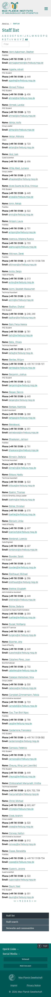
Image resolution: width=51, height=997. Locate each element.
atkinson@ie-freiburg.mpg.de (22, 264)
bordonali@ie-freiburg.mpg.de (23, 549)
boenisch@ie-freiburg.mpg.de (23, 532)
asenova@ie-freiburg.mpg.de (22, 247)
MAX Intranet (25, 966)
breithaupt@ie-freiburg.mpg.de (23, 582)
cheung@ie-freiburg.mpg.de (22, 776)
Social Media (10, 954)
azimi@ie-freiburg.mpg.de (21, 300)
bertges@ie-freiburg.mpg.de (22, 418)
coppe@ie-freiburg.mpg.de (21, 862)
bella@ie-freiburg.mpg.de (21, 353)
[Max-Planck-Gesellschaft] (13, 977)
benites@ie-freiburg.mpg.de (22, 368)
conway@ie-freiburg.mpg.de (22, 844)
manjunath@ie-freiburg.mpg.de (24, 794)
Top (45, 946)
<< (15, 901)
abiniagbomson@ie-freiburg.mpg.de (26, 63)
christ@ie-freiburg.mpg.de (21, 809)
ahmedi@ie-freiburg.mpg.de (22, 116)
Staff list (10, 915)
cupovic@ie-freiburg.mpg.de (22, 879)
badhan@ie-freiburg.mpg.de (22, 317)
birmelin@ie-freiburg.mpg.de (22, 468)
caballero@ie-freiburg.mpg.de (23, 670)
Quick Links (10, 949)
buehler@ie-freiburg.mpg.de (22, 617)
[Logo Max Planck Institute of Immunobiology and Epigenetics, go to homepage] (20, 8)
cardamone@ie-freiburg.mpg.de (24, 741)
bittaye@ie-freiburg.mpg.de (22, 485)
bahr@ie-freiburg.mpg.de (21, 335)
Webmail (25, 959)
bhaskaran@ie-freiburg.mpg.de (23, 450)
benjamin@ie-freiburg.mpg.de (23, 385)
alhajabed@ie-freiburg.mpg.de (23, 179)
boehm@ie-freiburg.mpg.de (22, 499)
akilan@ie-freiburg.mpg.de (21, 147)
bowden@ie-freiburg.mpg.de (22, 567)
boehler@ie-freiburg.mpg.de (22, 514)
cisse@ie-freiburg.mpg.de (21, 826)
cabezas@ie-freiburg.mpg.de (22, 688)
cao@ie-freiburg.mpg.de (20, 723)
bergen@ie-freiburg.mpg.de (22, 400)
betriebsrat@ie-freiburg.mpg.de (23, 432)
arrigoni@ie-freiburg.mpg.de (22, 232)
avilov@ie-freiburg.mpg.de (21, 282)
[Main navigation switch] (46, 8)
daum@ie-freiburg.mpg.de (21, 897)
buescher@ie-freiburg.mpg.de (23, 652)
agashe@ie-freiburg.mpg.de (22, 80)
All (26, 39)
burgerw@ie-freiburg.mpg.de (22, 635)
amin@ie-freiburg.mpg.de (21, 214)
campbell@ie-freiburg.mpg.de (23, 706)
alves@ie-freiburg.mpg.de (21, 197)
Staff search (12, 922)
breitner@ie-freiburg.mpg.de (22, 599)
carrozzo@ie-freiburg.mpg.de (22, 759)
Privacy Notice (34, 985)
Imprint (13, 985)
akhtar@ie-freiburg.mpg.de (21, 129)
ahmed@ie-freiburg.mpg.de (22, 98)
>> (35, 901)
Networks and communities (20, 928)
